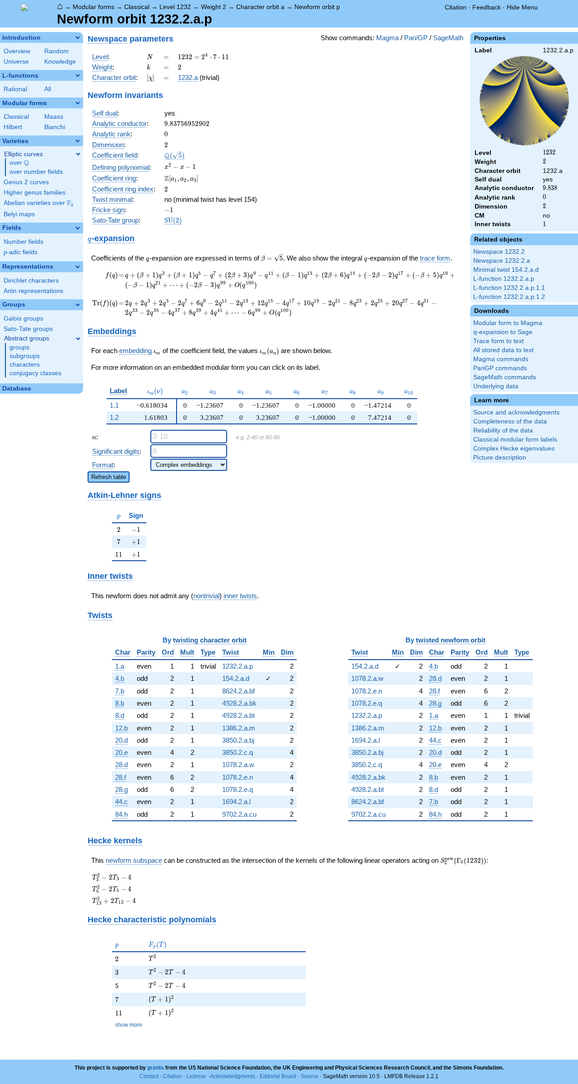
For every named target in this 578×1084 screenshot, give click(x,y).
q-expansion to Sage (502, 332)
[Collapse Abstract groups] (78, 338)
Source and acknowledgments (516, 412)
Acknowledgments (232, 1076)
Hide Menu (522, 7)
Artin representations (33, 291)
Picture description (499, 457)
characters (24, 364)
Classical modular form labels (515, 439)
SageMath (448, 38)
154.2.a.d (235, 678)
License (196, 1076)
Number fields (23, 241)
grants (155, 1068)
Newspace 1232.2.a (501, 260)
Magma (387, 38)
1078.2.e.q (237, 789)
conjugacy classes (35, 373)
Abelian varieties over (38, 203)
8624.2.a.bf (238, 691)
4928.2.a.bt (238, 715)
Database (16, 388)
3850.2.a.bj (238, 740)
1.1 (114, 405)
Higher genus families (34, 192)
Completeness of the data (510, 421)
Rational (15, 89)
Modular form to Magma (507, 323)
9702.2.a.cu (239, 814)
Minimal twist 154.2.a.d (506, 269)
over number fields (36, 171)
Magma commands (500, 359)
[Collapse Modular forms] (77, 103)
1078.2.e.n (237, 777)
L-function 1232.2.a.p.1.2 (509, 296)
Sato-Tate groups (28, 329)
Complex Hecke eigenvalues (514, 448)
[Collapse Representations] (77, 266)
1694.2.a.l (236, 801)
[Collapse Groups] (77, 304)
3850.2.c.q (237, 752)
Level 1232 (175, 6)
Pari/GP (416, 38)
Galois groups (23, 318)
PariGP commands (500, 368)
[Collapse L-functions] (77, 75)
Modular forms (93, 6)
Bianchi (54, 127)
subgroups (24, 356)
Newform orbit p (317, 6)
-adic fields (20, 252)
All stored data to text (503, 350)
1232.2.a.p (237, 666)
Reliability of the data (503, 430)
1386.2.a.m (238, 728)
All (47, 89)
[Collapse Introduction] (77, 37)
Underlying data (495, 386)
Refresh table (108, 477)
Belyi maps (19, 214)
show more (128, 1025)
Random (56, 51)
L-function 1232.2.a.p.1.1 (509, 287)
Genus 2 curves (26, 182)
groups (19, 347)
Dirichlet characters (31, 280)
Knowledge (60, 61)
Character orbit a (260, 6)
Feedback (486, 7)
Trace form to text (498, 341)
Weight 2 (213, 6)
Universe (16, 61)
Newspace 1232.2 (499, 251)
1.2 (114, 417)
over (19, 162)
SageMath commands (504, 377)
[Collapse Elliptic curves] (78, 154)
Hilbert (13, 127)
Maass (53, 116)
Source (309, 1076)
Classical (136, 6)
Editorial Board (278, 1076)
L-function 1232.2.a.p (503, 278)
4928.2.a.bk (239, 703)
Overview (17, 51)
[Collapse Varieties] (77, 140)
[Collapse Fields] (77, 228)
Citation (455, 7)
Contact (149, 1076)
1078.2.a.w (238, 764)
